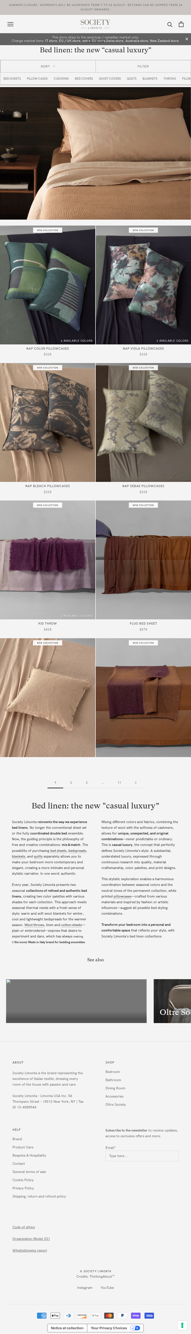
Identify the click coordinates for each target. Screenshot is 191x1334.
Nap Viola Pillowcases (143, 348)
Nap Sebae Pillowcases (143, 486)
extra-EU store (93, 41)
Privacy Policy (23, 1188)
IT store (51, 41)
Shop (109, 1062)
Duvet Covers (110, 78)
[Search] (170, 24)
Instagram (85, 1288)
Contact (18, 1164)
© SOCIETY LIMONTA (95, 1271)
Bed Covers (84, 78)
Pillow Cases (37, 78)
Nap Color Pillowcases (47, 348)
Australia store (136, 41)
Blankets (150, 78)
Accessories (114, 1096)
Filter (143, 66)
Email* (110, 1148)
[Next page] (135, 782)
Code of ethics (23, 1227)
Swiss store (114, 41)
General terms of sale (29, 1172)
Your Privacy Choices (109, 1328)
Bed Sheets (12, 78)
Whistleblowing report (29, 1250)
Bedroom (112, 1072)
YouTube (107, 1288)
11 (119, 782)
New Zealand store (164, 41)
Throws (169, 78)
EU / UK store (69, 41)
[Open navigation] (10, 24)
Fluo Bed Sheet (143, 623)
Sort (45, 66)
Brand (17, 1139)
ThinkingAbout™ (102, 1276)
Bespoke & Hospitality (29, 1155)
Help (16, 1130)
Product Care (22, 1147)
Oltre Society (115, 1104)
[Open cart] (181, 24)
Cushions (61, 78)
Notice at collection (67, 1328)
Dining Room (115, 1088)
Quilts (132, 78)
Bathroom (113, 1080)
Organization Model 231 (31, 1239)
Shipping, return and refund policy (39, 1196)
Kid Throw (47, 623)
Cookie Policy (23, 1180)
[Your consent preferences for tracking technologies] (182, 1325)
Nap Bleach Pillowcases (47, 486)
